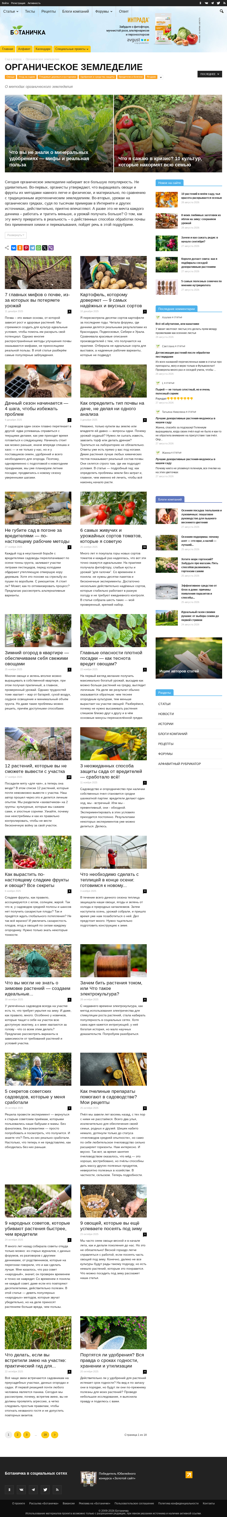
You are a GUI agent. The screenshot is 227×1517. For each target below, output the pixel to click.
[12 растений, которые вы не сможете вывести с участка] (38, 743)
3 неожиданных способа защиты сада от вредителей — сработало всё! (111, 771)
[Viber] (51, 247)
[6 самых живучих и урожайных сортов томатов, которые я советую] (113, 508)
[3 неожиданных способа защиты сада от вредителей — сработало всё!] (113, 743)
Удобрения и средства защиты (97, 76)
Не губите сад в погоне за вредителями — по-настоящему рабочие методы (37, 536)
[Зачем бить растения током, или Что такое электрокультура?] (113, 960)
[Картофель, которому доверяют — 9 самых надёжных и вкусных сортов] (113, 272)
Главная (7, 49)
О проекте (18, 1503)
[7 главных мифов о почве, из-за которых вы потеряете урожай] (38, 272)
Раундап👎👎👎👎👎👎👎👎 (174, 398)
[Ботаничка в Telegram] (212, 3)
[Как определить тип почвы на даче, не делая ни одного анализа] (113, 380)
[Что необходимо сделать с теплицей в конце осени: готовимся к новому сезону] (113, 852)
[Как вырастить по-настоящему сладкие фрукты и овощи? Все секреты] (38, 852)
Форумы (102, 11)
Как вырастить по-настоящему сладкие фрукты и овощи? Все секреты (37, 880)
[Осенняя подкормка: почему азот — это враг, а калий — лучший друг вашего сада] (167, 542)
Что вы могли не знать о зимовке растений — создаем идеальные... (37, 988)
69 (69, 777)
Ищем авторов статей (179, 671)
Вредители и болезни (131, 76)
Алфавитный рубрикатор (179, 764)
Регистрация (18, 3)
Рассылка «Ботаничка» (44, 1503)
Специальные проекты (70, 49)
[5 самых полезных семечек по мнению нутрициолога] (167, 287)
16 (144, 547)
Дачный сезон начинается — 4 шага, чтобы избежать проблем (36, 408)
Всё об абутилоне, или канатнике (177, 323)
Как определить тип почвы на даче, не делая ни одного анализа (112, 408)
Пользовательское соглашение (134, 1503)
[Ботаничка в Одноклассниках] (200, 3)
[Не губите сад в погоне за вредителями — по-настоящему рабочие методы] (38, 508)
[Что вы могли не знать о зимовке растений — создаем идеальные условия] (38, 960)
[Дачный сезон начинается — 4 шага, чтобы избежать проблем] (38, 380)
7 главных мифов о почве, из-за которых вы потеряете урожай (37, 300)
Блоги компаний (75, 11)
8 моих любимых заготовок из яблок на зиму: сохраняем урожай (201, 219)
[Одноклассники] (20, 247)
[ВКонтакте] (13, 247)
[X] (44, 247)
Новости (166, 714)
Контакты (209, 1503)
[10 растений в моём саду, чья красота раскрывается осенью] (167, 199)
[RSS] (224, 3)
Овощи (10, 76)
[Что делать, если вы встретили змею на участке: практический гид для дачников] (38, 1332)
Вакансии (69, 1503)
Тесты (30, 11)
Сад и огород (13, 59)
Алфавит (24, 49)
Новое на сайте (169, 183)
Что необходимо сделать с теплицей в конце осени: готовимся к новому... (109, 880)
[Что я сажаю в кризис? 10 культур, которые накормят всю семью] (168, 142)
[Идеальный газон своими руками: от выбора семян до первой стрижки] (167, 618)
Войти (5, 3)
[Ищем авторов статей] (189, 657)
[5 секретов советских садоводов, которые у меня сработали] (38, 1069)
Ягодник (151, 76)
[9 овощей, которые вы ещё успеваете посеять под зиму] (113, 1200)
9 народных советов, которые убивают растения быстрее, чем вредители (37, 1228)
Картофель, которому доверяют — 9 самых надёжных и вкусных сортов (111, 300)
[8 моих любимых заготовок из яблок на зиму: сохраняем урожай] (167, 221)
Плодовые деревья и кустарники (57, 76)
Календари (43, 49)
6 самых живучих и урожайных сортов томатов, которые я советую (111, 536)
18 (45, 1434)
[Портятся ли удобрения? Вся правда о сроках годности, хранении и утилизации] (113, 1332)
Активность (34, 3)
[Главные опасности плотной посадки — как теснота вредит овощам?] (113, 630)
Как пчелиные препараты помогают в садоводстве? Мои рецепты (108, 1097)
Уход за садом (27, 76)
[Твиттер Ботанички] (218, 3)
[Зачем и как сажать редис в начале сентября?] (167, 243)
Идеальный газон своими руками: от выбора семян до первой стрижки (200, 616)
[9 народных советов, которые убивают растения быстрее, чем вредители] (38, 1200)
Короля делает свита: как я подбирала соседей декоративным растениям (199, 262)
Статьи (9, 11)
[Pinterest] (26, 247)
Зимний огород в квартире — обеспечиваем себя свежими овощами (37, 658)
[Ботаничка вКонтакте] (206, 3)
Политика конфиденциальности (178, 1503)
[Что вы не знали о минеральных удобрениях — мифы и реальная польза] (59, 142)
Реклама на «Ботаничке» (94, 1503)
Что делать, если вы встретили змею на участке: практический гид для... (35, 1360)
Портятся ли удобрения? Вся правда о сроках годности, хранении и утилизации (112, 1360)
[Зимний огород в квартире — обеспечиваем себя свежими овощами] (38, 630)
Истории (165, 724)
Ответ (124, 11)
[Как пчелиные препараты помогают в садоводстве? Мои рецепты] (113, 1069)
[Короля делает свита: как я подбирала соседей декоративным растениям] (167, 264)
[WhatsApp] (38, 247)
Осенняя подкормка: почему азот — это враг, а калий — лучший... (200, 540)
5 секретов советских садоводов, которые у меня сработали (35, 1097)
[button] (221, 12)
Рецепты (48, 11)
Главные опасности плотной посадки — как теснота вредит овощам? (111, 658)
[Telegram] (32, 247)
